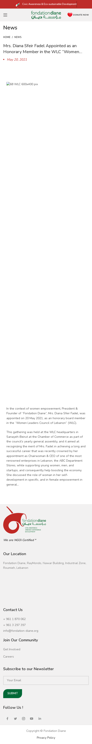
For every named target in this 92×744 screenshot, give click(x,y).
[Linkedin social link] (40, 718)
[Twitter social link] (15, 718)
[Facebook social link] (7, 718)
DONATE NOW (81, 14)
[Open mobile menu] (5, 15)
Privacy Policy (46, 738)
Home (6, 37)
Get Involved (11, 649)
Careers (8, 657)
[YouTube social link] (31, 718)
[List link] (46, 619)
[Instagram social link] (23, 718)
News (17, 37)
